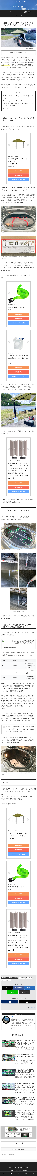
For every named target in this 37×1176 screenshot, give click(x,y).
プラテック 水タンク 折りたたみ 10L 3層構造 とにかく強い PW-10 (18, 358)
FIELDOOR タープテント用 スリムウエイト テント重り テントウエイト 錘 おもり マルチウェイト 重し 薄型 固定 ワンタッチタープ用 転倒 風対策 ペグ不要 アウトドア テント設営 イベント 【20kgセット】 (18, 471)
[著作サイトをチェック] (9, 1001)
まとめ (6, 108)
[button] (24, 992)
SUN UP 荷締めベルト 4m (16, 307)
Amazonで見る (18, 170)
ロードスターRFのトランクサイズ (13, 101)
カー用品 (5, 977)
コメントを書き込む (18, 1149)
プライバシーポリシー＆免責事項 (18, 1170)
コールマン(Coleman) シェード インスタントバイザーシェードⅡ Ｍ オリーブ (18, 161)
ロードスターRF (14, 977)
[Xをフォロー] (27, 1001)
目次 (16, 92)
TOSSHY (13, 1016)
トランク (30, 977)
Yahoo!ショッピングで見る (18, 179)
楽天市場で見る (18, 175)
